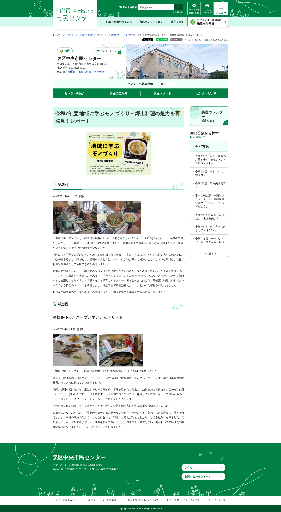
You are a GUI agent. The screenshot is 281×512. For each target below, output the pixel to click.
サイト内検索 (130, 7)
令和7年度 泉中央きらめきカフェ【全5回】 (210, 228)
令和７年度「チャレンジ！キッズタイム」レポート (209, 242)
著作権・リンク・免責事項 (102, 500)
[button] (221, 8)
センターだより (206, 93)
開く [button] (163, 84)
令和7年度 (130, 35)
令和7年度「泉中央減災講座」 (210, 185)
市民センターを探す (76, 35)
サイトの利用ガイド (66, 500)
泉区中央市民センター (98, 35)
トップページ (59, 35)
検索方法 (179, 12)
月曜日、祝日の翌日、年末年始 (86, 71)
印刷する (177, 40)
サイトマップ (218, 500)
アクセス (190, 467)
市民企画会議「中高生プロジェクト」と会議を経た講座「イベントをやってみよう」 (209, 201)
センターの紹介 (75, 93)
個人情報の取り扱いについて (143, 500)
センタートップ (108, 51)
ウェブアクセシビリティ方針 (184, 500)
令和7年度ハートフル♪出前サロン (209, 173)
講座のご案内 (118, 93)
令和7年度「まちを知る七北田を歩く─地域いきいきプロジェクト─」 (210, 159)
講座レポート (117, 35)
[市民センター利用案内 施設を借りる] (207, 22)
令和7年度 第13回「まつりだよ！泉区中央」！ (211, 216)
